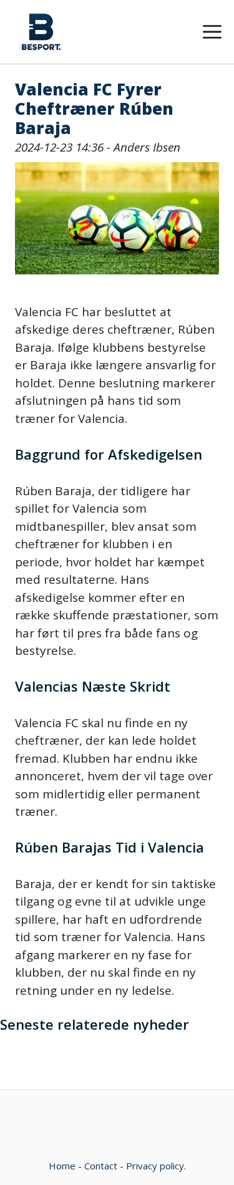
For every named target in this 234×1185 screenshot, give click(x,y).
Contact (100, 1165)
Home (62, 1165)
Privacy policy (155, 1165)
